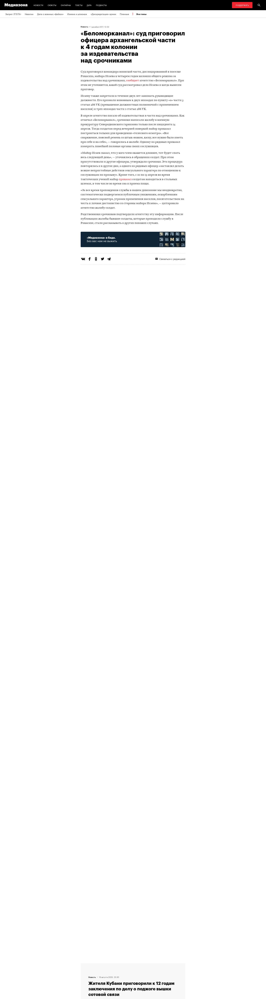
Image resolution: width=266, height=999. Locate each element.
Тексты (79, 5)
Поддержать (242, 5)
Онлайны (66, 5)
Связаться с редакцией (172, 259)
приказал (125, 179)
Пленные (124, 14)
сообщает (132, 80)
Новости (38, 5)
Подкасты (101, 5)
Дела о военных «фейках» (50, 14)
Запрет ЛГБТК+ (13, 14)
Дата (89, 5)
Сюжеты (52, 5)
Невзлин (29, 14)
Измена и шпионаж (77, 14)
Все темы (141, 14)
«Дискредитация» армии (103, 14)
